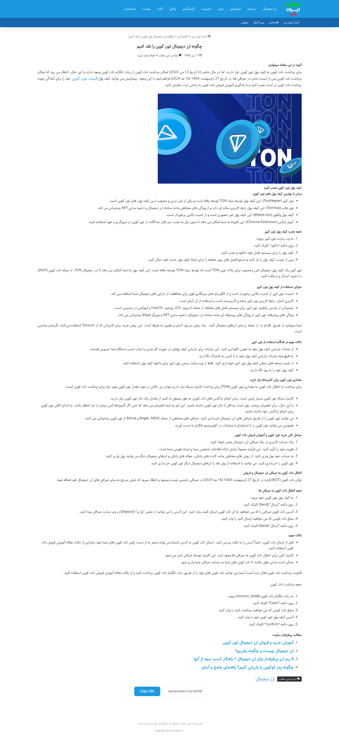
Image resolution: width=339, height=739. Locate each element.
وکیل (173, 8)
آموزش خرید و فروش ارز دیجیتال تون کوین (258, 642)
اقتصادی (274, 22)
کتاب (160, 8)
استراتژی (235, 8)
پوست (146, 8)
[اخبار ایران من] (293, 9)
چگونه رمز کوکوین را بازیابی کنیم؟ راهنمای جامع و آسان (247, 667)
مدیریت (206, 8)
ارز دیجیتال (270, 8)
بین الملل (258, 22)
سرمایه (251, 8)
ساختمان (130, 8)
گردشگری (188, 8)
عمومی (245, 22)
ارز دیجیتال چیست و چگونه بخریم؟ (264, 651)
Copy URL (147, 691)
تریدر (220, 8)
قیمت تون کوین (85, 78)
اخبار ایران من (291, 22)
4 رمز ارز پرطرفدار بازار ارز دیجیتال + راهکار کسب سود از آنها (244, 659)
